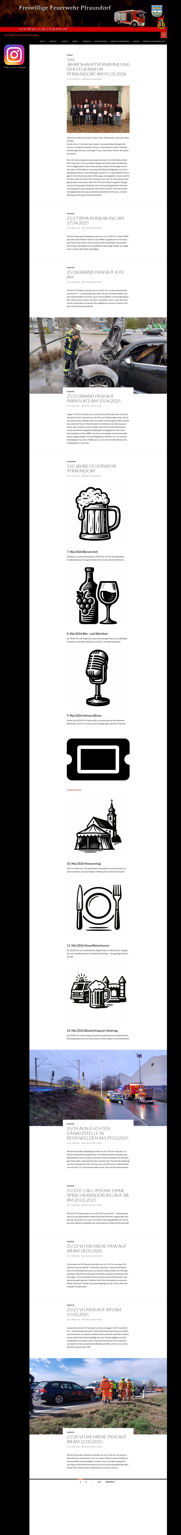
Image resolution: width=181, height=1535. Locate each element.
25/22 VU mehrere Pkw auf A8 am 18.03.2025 (97, 1248)
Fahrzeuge (87, 41)
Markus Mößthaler (93, 79)
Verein (74, 41)
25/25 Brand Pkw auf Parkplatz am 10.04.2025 (94, 398)
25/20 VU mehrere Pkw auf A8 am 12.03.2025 (97, 1439)
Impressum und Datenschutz (154, 41)
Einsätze (53, 41)
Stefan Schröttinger (93, 228)
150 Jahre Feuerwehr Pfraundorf (91, 468)
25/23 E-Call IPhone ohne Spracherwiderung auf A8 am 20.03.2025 (98, 1195)
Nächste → (111, 1482)
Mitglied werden (100, 41)
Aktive (42, 41)
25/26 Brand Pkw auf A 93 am (95, 274)
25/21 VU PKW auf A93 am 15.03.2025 (94, 1312)
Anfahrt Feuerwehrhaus (120, 41)
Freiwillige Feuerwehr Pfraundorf (21, 35)
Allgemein (71, 462)
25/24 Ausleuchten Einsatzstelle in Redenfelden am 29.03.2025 (98, 1133)
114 (99, 1482)
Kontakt (136, 41)
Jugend (64, 41)
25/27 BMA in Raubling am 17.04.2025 (95, 220)
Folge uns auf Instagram (14, 67)
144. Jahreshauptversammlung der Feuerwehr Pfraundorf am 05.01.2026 (98, 67)
